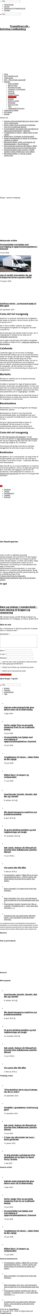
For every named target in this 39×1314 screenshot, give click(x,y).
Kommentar (5, 634)
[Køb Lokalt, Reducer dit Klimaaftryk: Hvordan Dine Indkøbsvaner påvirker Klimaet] (9, 844)
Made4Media (14, 1309)
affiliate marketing (20, 929)
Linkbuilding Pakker (11, 110)
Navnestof (11, 103)
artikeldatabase (4, 925)
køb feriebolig (15, 927)
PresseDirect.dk (5, 1313)
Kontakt (7, 114)
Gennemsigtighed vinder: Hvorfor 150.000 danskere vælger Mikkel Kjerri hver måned (19, 151)
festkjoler (13, 929)
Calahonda (25, 342)
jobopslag (2, 929)
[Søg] (1, 1)
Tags (5, 694)
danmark (21, 925)
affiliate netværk (28, 927)
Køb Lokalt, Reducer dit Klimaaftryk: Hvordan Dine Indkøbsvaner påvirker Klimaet (20, 850)
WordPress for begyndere (13, 576)
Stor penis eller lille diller (15, 868)
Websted (3, 658)
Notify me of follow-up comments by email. (18, 667)
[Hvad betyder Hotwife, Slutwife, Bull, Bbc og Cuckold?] (9, 790)
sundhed (35, 925)
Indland (11, 99)
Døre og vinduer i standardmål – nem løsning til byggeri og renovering (18, 610)
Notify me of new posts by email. (14, 671)
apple (35, 929)
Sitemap (7, 10)
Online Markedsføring (20, 923)
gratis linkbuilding (31, 923)
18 (14, 818)
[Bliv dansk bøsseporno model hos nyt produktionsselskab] (9, 808)
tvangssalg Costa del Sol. (9, 337)
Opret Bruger (9, 5)
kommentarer (9, 692)
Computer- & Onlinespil (16, 89)
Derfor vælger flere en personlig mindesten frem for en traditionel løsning (19, 126)
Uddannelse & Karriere (16, 108)
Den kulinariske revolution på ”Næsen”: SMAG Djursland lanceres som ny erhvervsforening (20, 147)
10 (19, 836)
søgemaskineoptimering (8, 923)
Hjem (6, 74)
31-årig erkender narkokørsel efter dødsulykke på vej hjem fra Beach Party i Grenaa (19, 1157)
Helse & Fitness (13, 95)
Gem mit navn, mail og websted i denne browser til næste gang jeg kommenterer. (18, 663)
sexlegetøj (30, 929)
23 (17, 800)
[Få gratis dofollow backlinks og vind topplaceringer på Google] (9, 826)
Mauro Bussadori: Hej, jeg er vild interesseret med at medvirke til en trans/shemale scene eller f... (21, 900)
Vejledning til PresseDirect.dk (14, 8)
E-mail (3, 654)
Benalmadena (5, 344)
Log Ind (6, 7)
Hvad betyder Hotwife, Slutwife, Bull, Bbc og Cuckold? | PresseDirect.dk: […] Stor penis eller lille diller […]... (21, 906)
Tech (9, 107)
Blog (20, 927)
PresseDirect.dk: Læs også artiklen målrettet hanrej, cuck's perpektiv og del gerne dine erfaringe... (20, 918)
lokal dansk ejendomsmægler (27, 439)
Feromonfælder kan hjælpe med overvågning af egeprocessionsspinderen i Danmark (21, 130)
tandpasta (35, 927)
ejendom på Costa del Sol (9, 474)
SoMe (26, 929)
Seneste (6, 688)
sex (9, 925)
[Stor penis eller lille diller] (9, 864)
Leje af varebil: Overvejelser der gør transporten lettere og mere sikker (16, 276)
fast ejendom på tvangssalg (16, 437)
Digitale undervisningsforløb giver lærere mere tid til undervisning (19, 708)
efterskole (15, 925)
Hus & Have (12, 97)
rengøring (2, 927)
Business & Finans (14, 87)
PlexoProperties (6, 184)
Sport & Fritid (13, 105)
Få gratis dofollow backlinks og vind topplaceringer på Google (20, 831)
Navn (2, 651)
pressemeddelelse (28, 925)
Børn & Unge (12, 86)
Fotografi (11, 93)
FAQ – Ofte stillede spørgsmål (15, 80)
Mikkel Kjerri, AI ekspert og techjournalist (19, 136)
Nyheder (7, 82)
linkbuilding (8, 927)
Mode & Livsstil (13, 101)
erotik (11, 925)
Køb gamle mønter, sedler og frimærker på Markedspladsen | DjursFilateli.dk (19, 143)
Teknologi (8, 929)
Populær (7, 690)
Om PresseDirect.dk (11, 76)
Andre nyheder (13, 84)
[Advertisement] (19, 52)
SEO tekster (8, 112)
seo (1, 923)
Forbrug (11, 91)
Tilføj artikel (8, 78)
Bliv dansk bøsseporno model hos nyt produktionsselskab (20, 813)
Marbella (33, 342)
